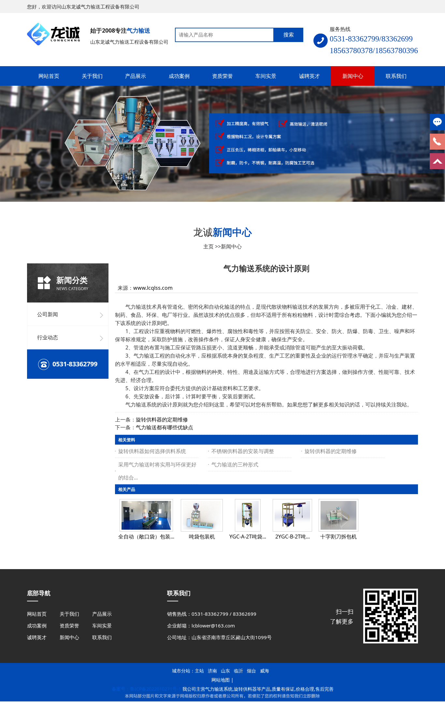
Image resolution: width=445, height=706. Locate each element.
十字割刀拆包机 (338, 536)
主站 (199, 671)
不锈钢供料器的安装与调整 (242, 451)
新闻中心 (231, 246)
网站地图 (220, 680)
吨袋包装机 (202, 536)
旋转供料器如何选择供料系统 (152, 451)
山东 (225, 671)
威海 (264, 671)
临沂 (238, 671)
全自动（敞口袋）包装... (146, 536)
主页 (208, 246)
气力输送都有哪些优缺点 (164, 427)
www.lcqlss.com (153, 287)
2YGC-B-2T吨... (292, 536)
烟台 (251, 671)
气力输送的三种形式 (234, 464)
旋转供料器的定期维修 (162, 419)
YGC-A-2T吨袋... (247, 536)
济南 (212, 671)
